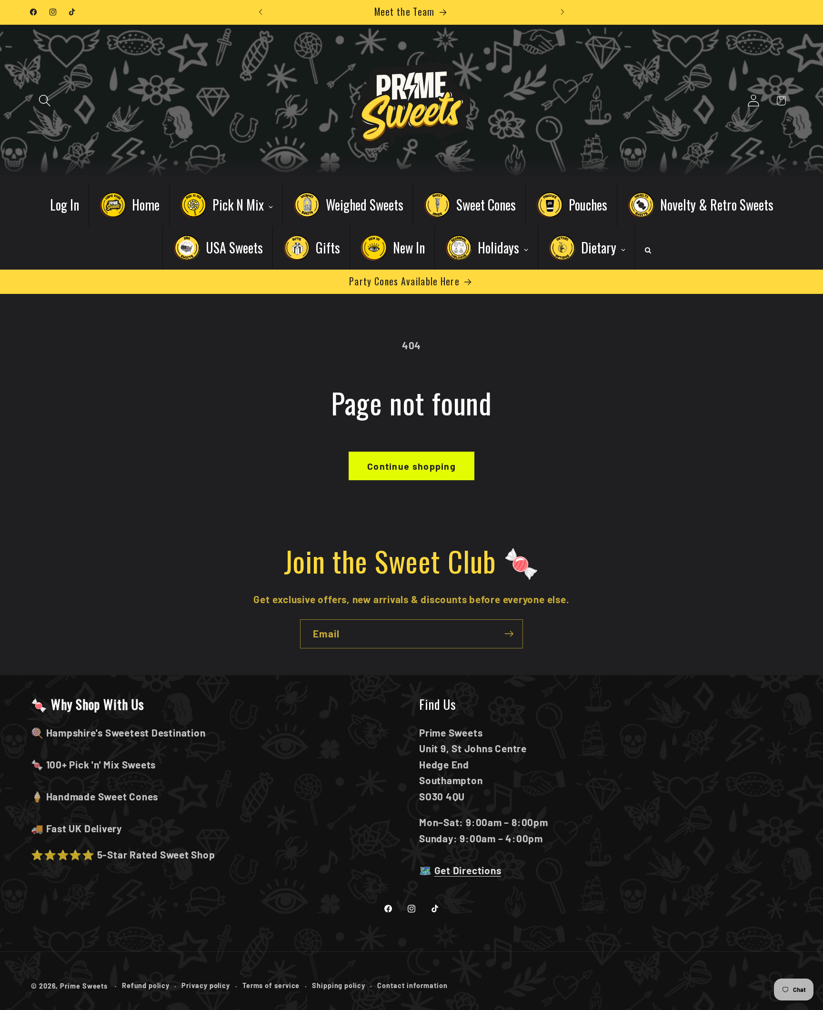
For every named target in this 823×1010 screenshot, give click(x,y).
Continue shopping (411, 466)
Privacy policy (205, 985)
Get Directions (468, 870)
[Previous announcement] (260, 12)
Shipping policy (338, 985)
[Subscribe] (508, 633)
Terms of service (271, 985)
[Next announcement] (562, 12)
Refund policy (146, 985)
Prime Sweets (85, 985)
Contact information (412, 985)
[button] (44, 100)
